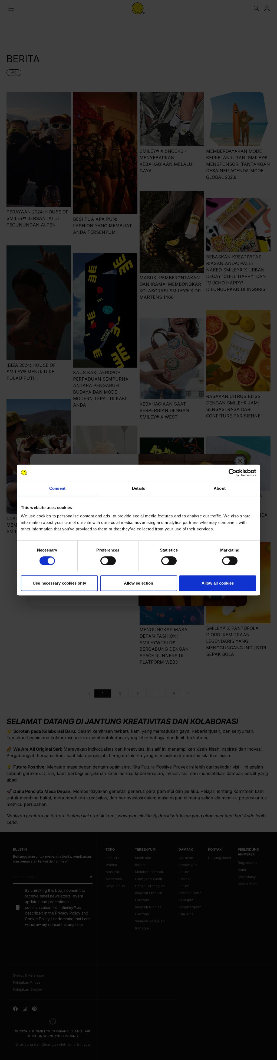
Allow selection (138, 583)
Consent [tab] (57, 488)
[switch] (108, 560)
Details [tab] (138, 488)
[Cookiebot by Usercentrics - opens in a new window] (232, 473)
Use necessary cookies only (59, 583)
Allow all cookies (218, 583)
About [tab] (220, 488)
